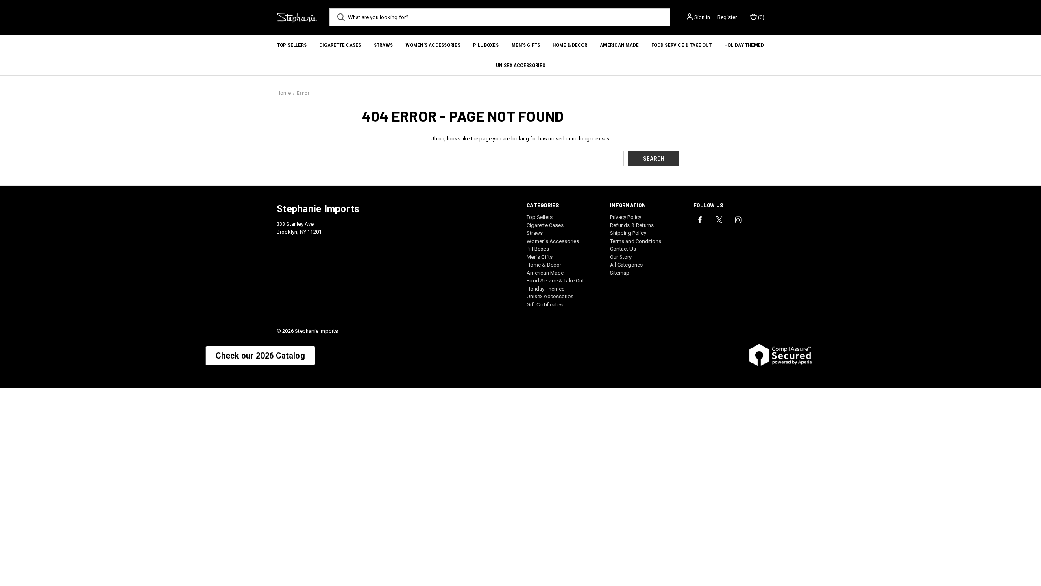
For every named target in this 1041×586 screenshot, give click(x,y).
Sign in (702, 17)
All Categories (626, 265)
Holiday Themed (744, 45)
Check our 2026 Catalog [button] (260, 356)
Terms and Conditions (635, 241)
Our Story (621, 257)
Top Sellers (292, 45)
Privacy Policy (625, 217)
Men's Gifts (526, 45)
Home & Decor (570, 45)
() (760, 17)
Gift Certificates (545, 305)
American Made (619, 45)
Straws (383, 45)
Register (727, 17)
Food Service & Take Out (681, 45)
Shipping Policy (628, 233)
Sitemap (619, 273)
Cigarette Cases (340, 45)
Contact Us (623, 249)
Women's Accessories (432, 45)
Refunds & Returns (632, 225)
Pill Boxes (486, 45)
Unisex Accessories (520, 65)
